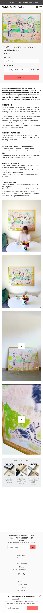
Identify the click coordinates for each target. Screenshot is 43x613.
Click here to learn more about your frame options (21, 155)
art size (7, 57)
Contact (21, 581)
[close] (40, 596)
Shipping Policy (21, 584)
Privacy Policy (21, 590)
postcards (15, 599)
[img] (19, 574)
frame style (8, 66)
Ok (33, 547)
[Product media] (21, 226)
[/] (15, 7)
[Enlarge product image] (21, 28)
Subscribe (33, 608)
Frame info (35, 70)
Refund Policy (21, 587)
